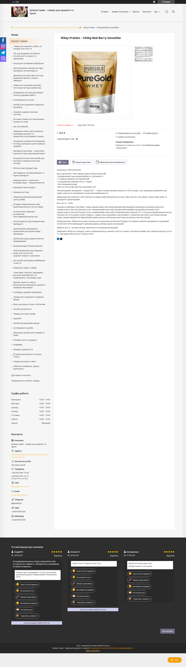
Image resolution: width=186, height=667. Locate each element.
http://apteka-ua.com (20, 486)
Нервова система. (21, 192)
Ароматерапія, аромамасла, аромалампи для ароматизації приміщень (26, 231)
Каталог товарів (19, 41)
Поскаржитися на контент (100, 648)
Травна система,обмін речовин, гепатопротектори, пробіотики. (27, 86)
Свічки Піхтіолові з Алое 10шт (140, 563)
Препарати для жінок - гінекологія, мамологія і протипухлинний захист (29, 152)
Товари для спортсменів (24, 314)
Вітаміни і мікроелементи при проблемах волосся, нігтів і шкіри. (28, 205)
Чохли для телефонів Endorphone (28, 63)
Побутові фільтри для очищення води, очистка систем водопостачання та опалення (27, 253)
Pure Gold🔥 (76, 27)
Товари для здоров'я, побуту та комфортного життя (27, 47)
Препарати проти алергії (24, 187)
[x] (61, 239)
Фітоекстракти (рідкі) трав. (25, 168)
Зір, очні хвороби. (21, 126)
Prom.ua (106, 646)
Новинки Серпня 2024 (23, 349)
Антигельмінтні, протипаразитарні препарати (29, 222)
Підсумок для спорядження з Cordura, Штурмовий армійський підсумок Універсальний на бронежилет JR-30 (36, 575)
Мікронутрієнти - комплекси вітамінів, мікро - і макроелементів (28, 181)
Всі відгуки (168, 631)
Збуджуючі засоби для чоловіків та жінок (29, 334)
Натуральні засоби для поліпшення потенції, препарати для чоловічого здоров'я (29, 143)
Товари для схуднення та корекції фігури (28, 298)
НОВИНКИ (17, 345)
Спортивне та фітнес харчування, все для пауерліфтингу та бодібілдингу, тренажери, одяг (28, 275)
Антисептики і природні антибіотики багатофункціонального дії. (25, 214)
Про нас (136, 12)
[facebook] (58, 239)
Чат (176, 660)
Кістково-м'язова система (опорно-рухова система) (29, 120)
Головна (104, 12)
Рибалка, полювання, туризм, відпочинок (26, 367)
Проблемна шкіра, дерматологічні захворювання (28, 240)
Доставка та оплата (21, 375)
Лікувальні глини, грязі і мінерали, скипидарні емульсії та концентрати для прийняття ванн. (28, 133)
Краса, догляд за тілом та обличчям (29, 304)
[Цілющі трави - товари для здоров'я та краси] (19, 12)
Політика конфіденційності (123, 648)
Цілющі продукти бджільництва (27, 246)
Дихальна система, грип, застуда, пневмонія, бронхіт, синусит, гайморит (28, 78)
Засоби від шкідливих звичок (26, 323)
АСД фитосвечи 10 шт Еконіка (140, 566)
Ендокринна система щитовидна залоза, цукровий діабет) (28, 93)
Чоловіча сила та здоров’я (25, 340)
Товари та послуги (120, 12)
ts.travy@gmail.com (19, 495)
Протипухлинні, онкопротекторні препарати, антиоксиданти (28, 69)
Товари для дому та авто (24, 361)
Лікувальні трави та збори (25, 268)
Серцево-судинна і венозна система (25, 113)
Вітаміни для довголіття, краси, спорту (51, 27)
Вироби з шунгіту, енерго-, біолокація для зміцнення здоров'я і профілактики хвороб (29, 285)
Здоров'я (17, 318)
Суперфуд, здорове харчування (27, 292)
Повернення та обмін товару (25, 381)
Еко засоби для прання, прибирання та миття (29, 261)
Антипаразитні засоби (23, 328)
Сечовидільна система (23, 100)
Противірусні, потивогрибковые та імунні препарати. (28, 174)
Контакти (147, 12)
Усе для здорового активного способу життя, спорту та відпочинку (26, 56)
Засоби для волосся (22, 309)
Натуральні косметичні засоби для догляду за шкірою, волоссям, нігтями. (28, 161)
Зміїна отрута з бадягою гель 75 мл (86, 563)
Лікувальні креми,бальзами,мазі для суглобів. (27, 198)
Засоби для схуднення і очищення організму (28, 106)
